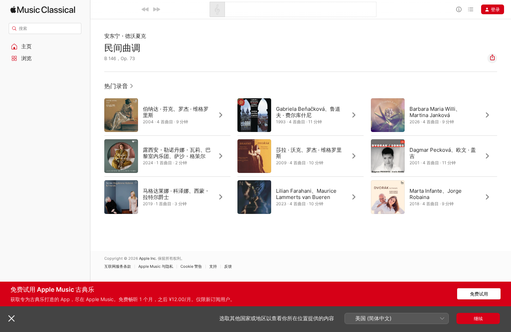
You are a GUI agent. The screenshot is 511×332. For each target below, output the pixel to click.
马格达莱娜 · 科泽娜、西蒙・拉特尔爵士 (176, 194)
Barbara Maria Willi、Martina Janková (435, 112)
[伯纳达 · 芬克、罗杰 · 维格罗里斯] (167, 114)
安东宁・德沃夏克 (125, 36)
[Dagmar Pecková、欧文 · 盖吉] (434, 155)
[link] (119, 86)
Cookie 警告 (191, 266)
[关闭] (11, 318)
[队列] (470, 9)
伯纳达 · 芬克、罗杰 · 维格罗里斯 (176, 112)
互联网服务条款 (117, 266)
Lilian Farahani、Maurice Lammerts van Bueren (306, 194)
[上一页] (97, 156)
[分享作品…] (492, 58)
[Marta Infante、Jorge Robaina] (434, 196)
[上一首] (145, 9)
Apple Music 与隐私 (155, 266)
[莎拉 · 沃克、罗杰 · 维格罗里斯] (300, 155)
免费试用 (479, 294)
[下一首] (156, 9)
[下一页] (504, 156)
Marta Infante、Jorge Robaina (435, 194)
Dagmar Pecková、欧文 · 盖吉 (442, 153)
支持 (213, 266)
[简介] (458, 9)
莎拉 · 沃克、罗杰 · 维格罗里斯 (309, 153)
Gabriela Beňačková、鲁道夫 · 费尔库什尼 (308, 112)
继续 (478, 318)
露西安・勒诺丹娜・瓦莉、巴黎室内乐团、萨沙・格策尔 (177, 153)
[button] (45, 46)
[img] (42, 9)
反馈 (228, 266)
